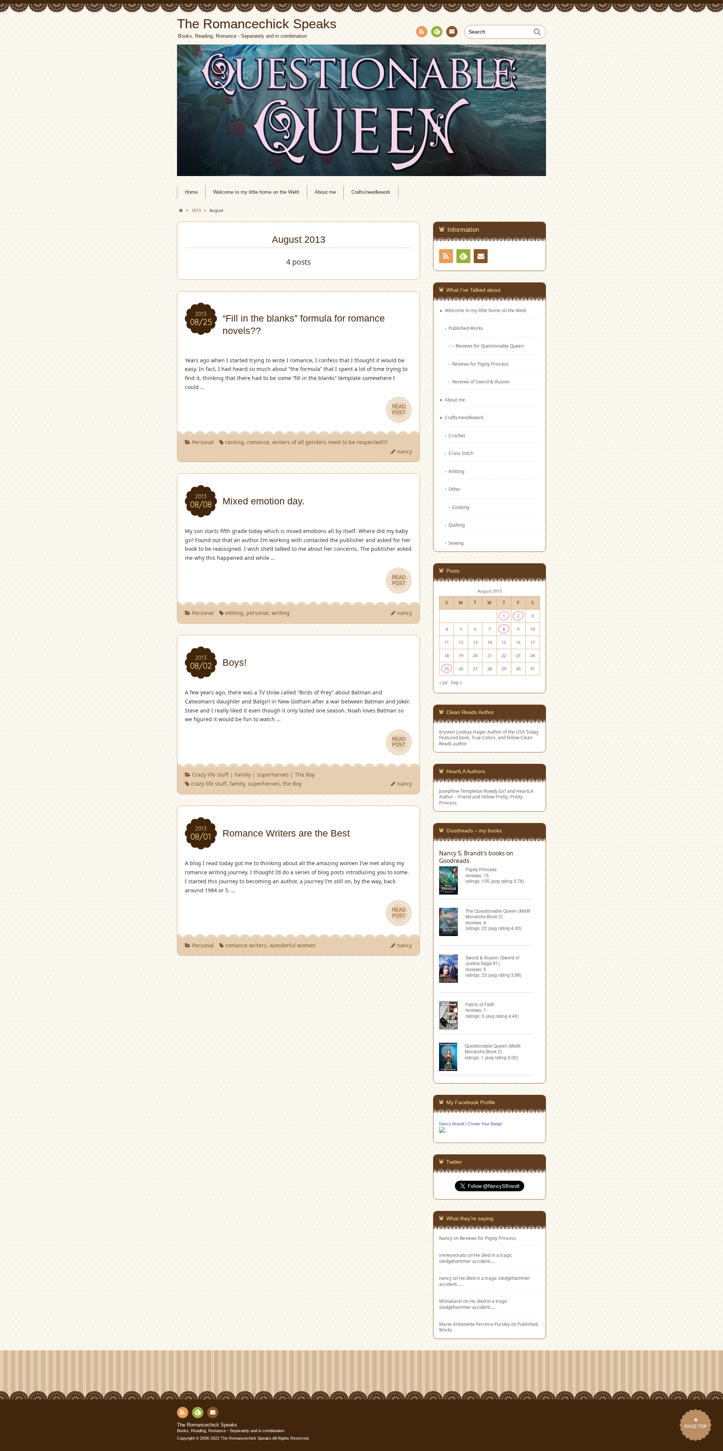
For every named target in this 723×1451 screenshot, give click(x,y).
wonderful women (293, 945)
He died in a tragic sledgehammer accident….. (475, 1258)
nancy (404, 451)
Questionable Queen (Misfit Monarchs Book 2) (492, 1048)
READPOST (399, 409)
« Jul (443, 682)
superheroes (273, 774)
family (237, 783)
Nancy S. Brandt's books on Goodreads (476, 857)
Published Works (465, 328)
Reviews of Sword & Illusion (480, 381)
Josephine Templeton (461, 791)
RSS (421, 31)
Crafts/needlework (370, 192)
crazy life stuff (209, 783)
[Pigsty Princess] (452, 881)
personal (257, 612)
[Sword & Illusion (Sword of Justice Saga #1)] (452, 970)
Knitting (456, 471)
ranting (234, 442)
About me (325, 192)
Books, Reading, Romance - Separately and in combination (230, 1430)
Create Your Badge (485, 1124)
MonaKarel (450, 1301)
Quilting (456, 525)
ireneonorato (453, 1255)
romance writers (246, 945)
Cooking (460, 507)
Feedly (436, 31)
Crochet (456, 435)
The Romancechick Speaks (207, 1425)
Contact (452, 31)
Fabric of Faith (479, 1004)
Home (191, 192)
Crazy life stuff (210, 774)
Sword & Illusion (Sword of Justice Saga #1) (492, 960)
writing (281, 612)
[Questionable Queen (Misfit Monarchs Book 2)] (452, 1058)
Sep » (456, 682)
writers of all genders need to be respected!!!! (330, 442)
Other (454, 489)
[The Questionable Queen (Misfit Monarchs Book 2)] (452, 923)
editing (234, 612)
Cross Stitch (460, 453)
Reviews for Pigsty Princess (480, 364)
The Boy (305, 774)
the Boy (292, 783)
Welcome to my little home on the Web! (256, 192)
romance (258, 442)
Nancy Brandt (451, 1124)
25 (446, 668)
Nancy (445, 1238)
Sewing (456, 543)
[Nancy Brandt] (442, 1132)
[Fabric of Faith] (452, 1016)
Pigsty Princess (481, 869)
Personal (203, 442)
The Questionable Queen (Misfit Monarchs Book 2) (497, 913)
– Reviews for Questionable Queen (488, 346)
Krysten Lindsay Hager (462, 732)
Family (243, 774)
